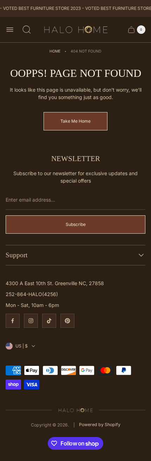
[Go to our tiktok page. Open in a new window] (49, 321)
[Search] (26, 29)
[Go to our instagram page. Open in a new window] (31, 321)
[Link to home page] (76, 410)
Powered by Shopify (99, 424)
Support (16, 255)
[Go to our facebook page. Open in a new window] (13, 321)
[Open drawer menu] (10, 29)
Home (55, 51)
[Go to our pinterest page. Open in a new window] (67, 321)
